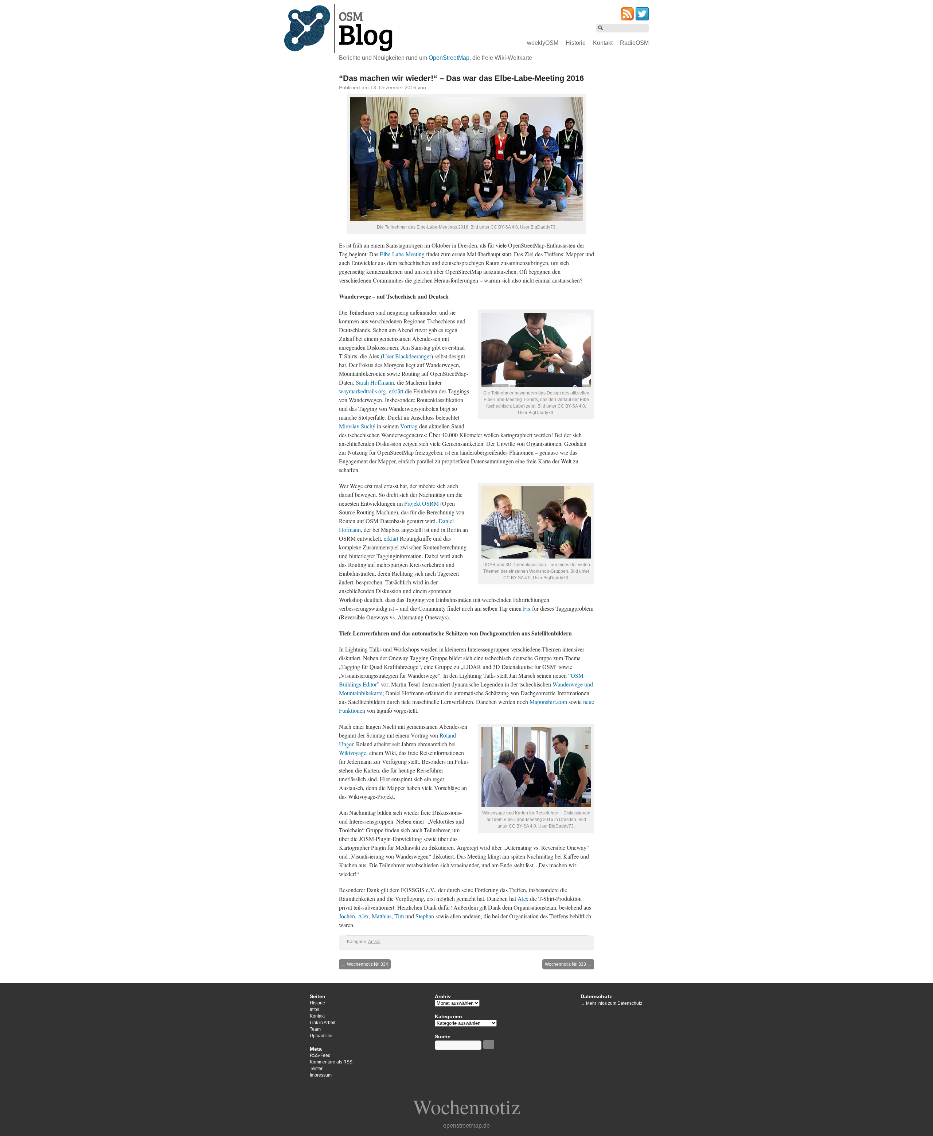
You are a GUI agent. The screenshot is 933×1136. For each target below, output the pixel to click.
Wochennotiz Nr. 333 (568, 964)
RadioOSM (634, 43)
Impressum (321, 1075)
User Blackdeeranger (407, 356)
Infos (314, 1009)
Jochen (347, 916)
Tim (399, 916)
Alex (523, 898)
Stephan (424, 916)
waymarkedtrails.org (362, 391)
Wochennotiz (466, 1106)
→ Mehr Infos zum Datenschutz (611, 1003)
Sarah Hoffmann (375, 382)
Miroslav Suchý (357, 426)
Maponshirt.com (548, 701)
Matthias (381, 916)
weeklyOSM (542, 43)
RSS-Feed (320, 1055)
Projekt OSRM (421, 503)
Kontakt (603, 43)
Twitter (316, 1068)
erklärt (396, 391)
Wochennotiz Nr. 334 (364, 964)
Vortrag (409, 426)
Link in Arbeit (322, 1022)
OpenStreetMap (449, 58)
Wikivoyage (352, 752)
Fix (527, 608)
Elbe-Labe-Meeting (402, 254)
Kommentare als (331, 1062)
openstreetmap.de (466, 1126)
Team (315, 1029)
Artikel (374, 941)
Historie (576, 43)
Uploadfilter (321, 1035)
